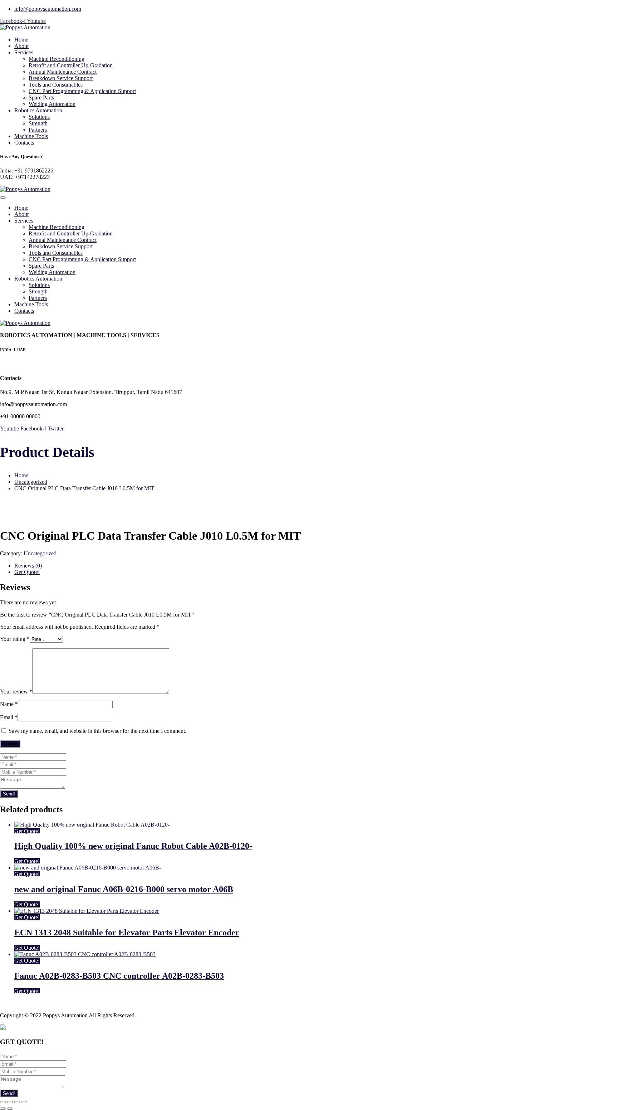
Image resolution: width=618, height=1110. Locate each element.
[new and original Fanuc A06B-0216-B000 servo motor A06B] (87, 868)
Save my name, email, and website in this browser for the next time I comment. (97, 731)
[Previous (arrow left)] (3, 1108)
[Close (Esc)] (3, 1102)
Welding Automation (52, 104)
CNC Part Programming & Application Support (82, 91)
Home (21, 39)
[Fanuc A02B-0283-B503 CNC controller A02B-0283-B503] (85, 954)
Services (23, 52)
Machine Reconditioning (56, 59)
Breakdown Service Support (61, 78)
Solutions (39, 117)
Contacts (24, 143)
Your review (16, 691)
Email (9, 717)
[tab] (316, 566)
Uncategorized (30, 482)
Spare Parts (41, 97)
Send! (9, 794)
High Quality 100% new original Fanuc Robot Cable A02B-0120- (133, 846)
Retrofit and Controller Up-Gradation (71, 65)
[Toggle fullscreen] (17, 1102)
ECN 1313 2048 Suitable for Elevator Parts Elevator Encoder (126, 932)
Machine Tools (31, 136)
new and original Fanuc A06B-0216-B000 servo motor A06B (123, 889)
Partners (38, 130)
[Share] (10, 1102)
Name (9, 704)
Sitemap (149, 1015)
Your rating (15, 639)
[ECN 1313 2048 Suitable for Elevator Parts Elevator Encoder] (86, 911)
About (21, 46)
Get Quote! (27, 572)
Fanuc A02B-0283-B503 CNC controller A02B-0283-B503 (119, 975)
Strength (38, 123)
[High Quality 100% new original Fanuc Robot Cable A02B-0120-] (92, 825)
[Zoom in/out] (24, 1102)
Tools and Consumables (56, 85)
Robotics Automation (38, 110)
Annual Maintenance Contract (63, 72)
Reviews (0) (28, 566)
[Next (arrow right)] (10, 1108)
